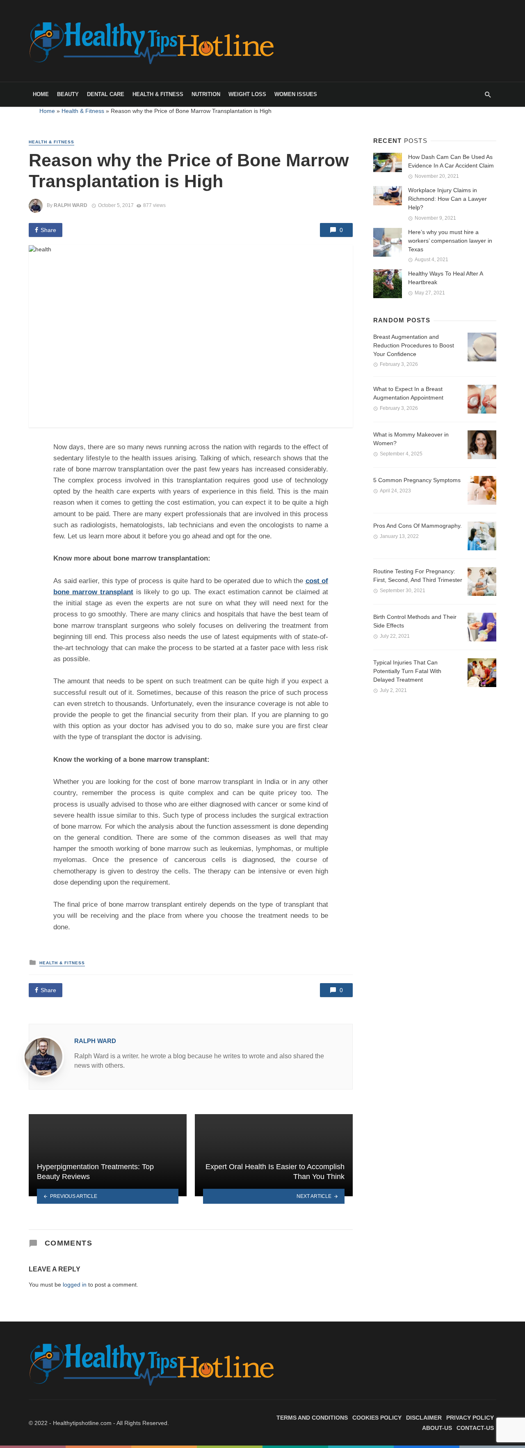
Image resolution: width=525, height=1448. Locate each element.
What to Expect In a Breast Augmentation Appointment (408, 393)
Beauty (68, 94)
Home (41, 94)
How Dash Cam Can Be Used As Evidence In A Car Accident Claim (451, 161)
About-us (437, 1428)
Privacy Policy (470, 1417)
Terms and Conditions (312, 1417)
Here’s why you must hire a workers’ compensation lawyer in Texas (450, 241)
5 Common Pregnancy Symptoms (417, 480)
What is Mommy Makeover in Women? (411, 438)
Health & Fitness (157, 94)
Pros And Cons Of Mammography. (417, 525)
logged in (75, 1284)
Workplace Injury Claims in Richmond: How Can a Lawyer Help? (447, 199)
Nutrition (206, 94)
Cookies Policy (377, 1417)
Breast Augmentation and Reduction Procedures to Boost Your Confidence (413, 345)
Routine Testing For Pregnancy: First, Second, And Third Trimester (417, 575)
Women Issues (295, 94)
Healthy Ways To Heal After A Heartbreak (445, 277)
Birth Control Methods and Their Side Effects (415, 621)
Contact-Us (475, 1428)
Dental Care (105, 94)
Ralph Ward (70, 205)
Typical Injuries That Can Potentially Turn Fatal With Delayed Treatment (407, 671)
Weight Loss (247, 94)
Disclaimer (424, 1417)
